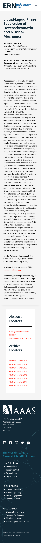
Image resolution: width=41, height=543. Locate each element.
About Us (6, 430)
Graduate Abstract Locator (20, 338)
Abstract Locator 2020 (18, 371)
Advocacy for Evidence (15, 515)
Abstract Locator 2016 (18, 385)
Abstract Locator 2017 (18, 382)
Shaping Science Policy (15, 512)
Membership (11, 466)
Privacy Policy (11, 473)
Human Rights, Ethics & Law (17, 521)
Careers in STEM (13, 499)
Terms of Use (11, 476)
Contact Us (7, 427)
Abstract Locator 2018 (18, 378)
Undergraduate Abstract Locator (19, 333)
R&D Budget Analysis (14, 518)
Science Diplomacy (13, 492)
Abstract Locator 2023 (18, 368)
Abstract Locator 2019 (18, 375)
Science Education (13, 489)
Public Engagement (14, 495)
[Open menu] (36, 5)
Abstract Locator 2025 (18, 361)
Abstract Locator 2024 (18, 364)
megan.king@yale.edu (12, 270)
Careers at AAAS (12, 470)
